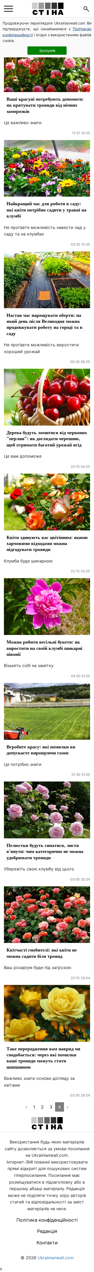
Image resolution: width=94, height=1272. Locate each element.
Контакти (47, 1242)
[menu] (8, 9)
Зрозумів (47, 50)
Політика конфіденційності (47, 1220)
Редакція (47, 1231)
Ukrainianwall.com (56, 1257)
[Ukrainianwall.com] (48, 9)
